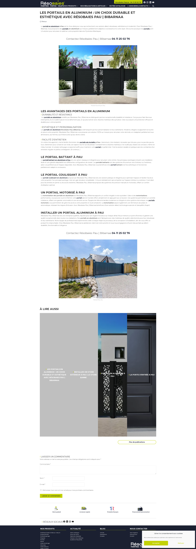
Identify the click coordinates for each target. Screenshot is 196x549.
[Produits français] (112, 508)
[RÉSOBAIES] (52, 4)
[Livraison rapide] (84, 508)
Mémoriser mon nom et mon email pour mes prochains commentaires (68, 490)
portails (65, 29)
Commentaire (45, 464)
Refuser (181, 543)
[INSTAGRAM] (147, 2)
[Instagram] (69, 521)
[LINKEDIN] (150, 2)
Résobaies (122, 2)
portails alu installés (87, 142)
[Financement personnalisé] (140, 508)
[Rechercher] (153, 6)
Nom (42, 478)
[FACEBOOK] (144, 2)
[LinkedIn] (67, 521)
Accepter (156, 543)
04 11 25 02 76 (121, 38)
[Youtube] (72, 521)
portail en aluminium (51, 26)
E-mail (42, 484)
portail (113, 165)
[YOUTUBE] (153, 2)
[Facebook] (64, 521)
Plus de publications (137, 442)
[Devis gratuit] (56, 508)
